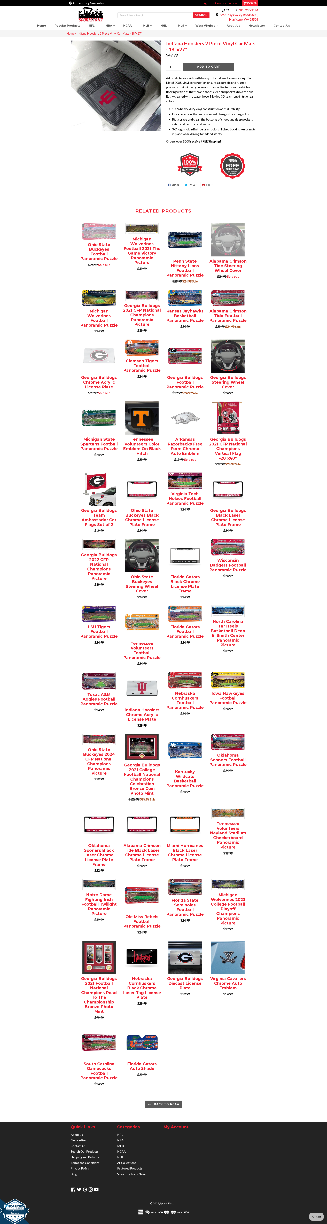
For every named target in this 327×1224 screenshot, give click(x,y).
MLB (149, 25)
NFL (95, 25)
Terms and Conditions (85, 1163)
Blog (74, 1174)
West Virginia (208, 25)
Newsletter (257, 25)
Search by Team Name (131, 1174)
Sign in (207, 3)
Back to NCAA (166, 1104)
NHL (167, 25)
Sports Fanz (167, 1203)
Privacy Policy (80, 1168)
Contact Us (282, 25)
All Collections (126, 1163)
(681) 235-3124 (248, 10)
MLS (184, 25)
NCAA (131, 25)
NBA (112, 25)
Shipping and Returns (85, 1157)
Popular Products (67, 25)
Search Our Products (84, 1151)
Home (41, 25)
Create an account (227, 3)
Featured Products (129, 1168)
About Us (233, 25)
